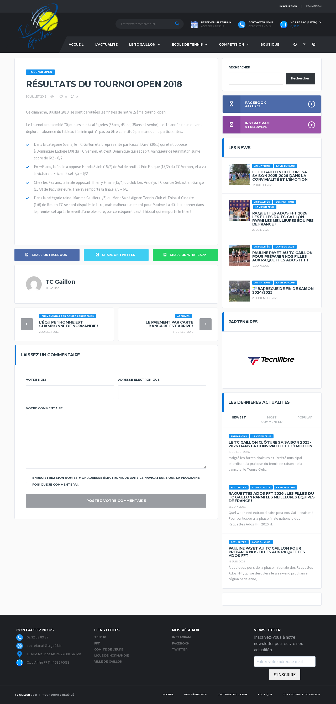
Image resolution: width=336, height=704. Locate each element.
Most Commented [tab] (271, 420)
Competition (231, 44)
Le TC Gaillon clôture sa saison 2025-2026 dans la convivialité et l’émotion (280, 176)
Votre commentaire (44, 408)
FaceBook (180, 643)
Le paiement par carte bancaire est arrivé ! (169, 324)
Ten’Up (100, 637)
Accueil (76, 44)
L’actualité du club (232, 694)
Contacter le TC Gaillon (301, 694)
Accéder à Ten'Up (212, 26)
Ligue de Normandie (111, 655)
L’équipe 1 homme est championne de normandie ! (68, 324)
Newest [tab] (239, 417)
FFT (97, 643)
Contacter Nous (260, 26)
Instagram (181, 637)
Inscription (288, 6)
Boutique (269, 44)
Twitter (179, 649)
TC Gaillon (22, 694)
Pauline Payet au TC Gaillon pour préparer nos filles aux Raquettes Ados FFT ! (282, 256)
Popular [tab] (304, 417)
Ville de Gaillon (108, 661)
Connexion (314, 6)
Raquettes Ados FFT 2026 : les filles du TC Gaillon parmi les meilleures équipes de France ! (283, 219)
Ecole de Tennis (187, 44)
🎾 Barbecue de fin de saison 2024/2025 (283, 290)
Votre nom (36, 379)
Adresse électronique (139, 379)
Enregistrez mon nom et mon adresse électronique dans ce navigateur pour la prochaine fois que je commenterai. (116, 481)
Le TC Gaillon (142, 44)
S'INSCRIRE (285, 674)
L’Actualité (106, 44)
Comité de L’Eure (108, 649)
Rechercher (239, 67)
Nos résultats (195, 694)
